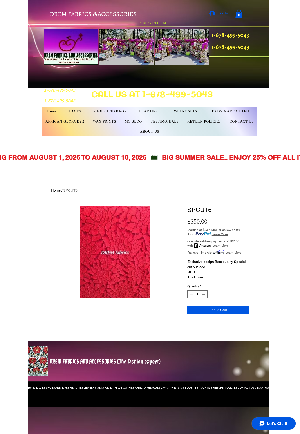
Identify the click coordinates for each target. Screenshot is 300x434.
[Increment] (204, 294)
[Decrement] (190, 294)
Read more (195, 277)
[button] (239, 13)
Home (56, 190)
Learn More (220, 234)
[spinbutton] (197, 294)
